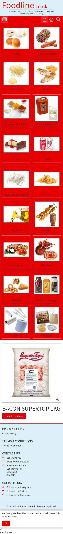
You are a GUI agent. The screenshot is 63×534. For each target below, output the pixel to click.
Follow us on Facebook (18, 494)
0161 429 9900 (14, 457)
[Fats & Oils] (16, 214)
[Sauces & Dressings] (46, 285)
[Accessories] (16, 320)
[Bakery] (16, 38)
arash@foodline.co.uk (18, 461)
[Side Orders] (16, 285)
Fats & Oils (16, 229)
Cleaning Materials (46, 124)
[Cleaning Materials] (46, 108)
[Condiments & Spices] (16, 108)
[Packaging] (46, 320)
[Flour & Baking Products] (16, 179)
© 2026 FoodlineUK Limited (21, 506)
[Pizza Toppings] (16, 249)
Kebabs (47, 229)
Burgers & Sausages (47, 53)
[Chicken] (46, 73)
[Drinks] (46, 144)
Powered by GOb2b (46, 506)
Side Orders (16, 300)
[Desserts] (16, 144)
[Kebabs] (46, 214)
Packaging (46, 335)
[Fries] (46, 179)
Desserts (16, 159)
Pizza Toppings (16, 265)
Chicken (47, 88)
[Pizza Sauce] (46, 249)
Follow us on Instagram (19, 487)
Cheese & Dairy (16, 88)
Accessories (16, 335)
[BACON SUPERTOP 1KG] (31, 373)
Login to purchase (14, 416)
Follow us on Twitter (17, 491)
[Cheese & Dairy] (16, 73)
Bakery (16, 53)
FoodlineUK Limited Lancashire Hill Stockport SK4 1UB (17, 470)
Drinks (46, 159)
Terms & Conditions (12, 445)
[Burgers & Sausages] (46, 38)
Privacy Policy (9, 433)
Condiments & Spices (16, 124)
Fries (46, 194)
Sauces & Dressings (47, 300)
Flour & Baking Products (16, 194)
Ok (6, 523)
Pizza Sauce (47, 265)
